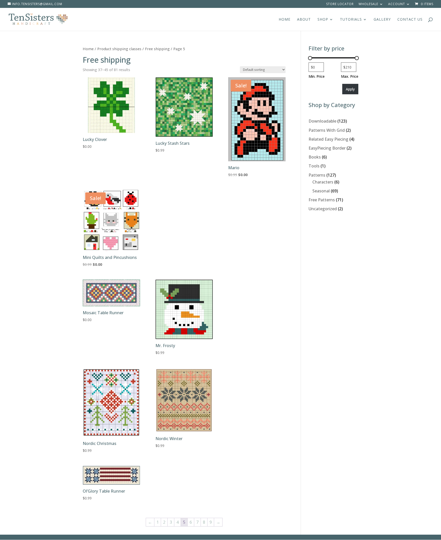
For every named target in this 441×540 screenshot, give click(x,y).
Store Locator (340, 4)
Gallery (382, 20)
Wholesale (368, 4)
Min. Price (317, 76)
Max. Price (349, 76)
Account (396, 4)
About (304, 20)
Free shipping (157, 48)
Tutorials (351, 20)
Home (284, 20)
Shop (322, 20)
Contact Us (410, 20)
